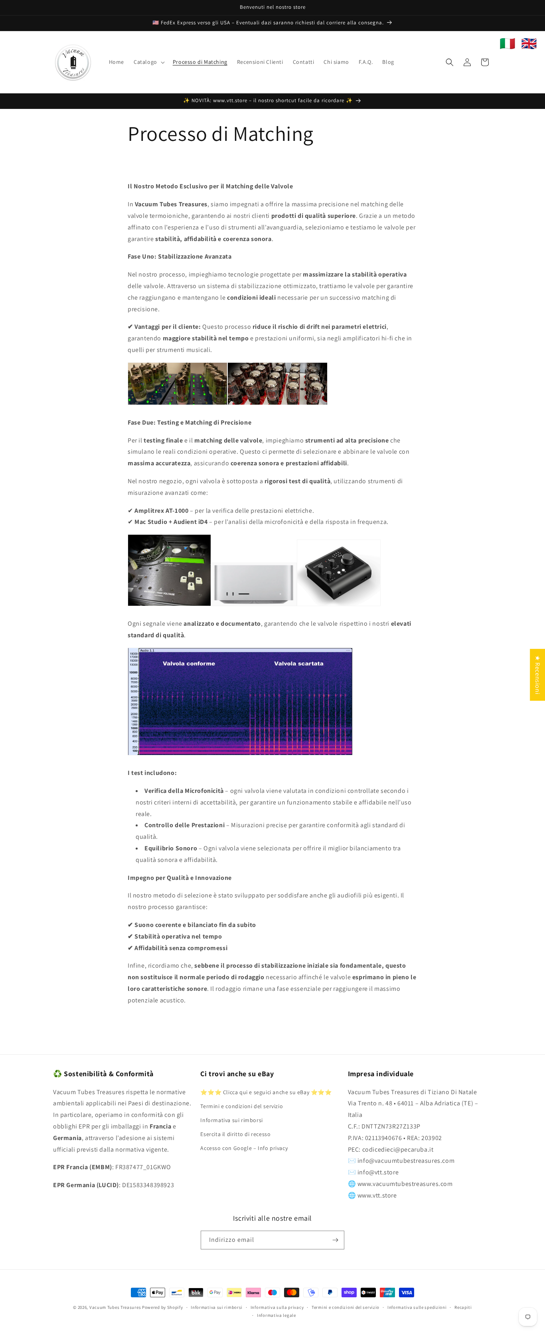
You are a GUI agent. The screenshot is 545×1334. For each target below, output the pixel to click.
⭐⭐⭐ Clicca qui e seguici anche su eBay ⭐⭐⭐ (266, 1092)
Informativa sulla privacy (277, 1307)
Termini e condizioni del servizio (241, 1106)
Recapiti (463, 1307)
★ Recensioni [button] (537, 674)
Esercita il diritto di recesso (235, 1134)
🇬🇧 (529, 43)
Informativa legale (276, 1315)
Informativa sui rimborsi (231, 1120)
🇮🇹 (507, 43)
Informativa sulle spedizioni (417, 1307)
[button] (148, 61)
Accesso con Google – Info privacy (244, 1148)
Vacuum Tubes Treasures (115, 1307)
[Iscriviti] (335, 1240)
